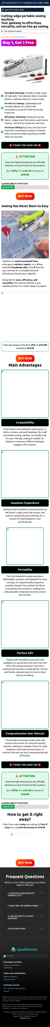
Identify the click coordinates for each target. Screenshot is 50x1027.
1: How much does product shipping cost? (21, 894)
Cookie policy (7, 968)
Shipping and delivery (10, 977)
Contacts (6, 991)
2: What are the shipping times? (23, 906)
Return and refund (9, 979)
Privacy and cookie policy (11, 965)
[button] (25, 894)
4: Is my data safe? (16, 929)
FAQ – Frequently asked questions (14, 988)
